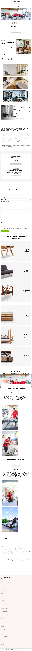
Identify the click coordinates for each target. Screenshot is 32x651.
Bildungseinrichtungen (4, 612)
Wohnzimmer (2, 587)
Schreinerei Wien (3, 632)
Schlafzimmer (3, 593)
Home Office (2, 600)
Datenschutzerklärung (17, 228)
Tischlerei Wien (12, 128)
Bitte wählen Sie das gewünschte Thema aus (12, 197)
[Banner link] (16, 251)
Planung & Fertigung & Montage (5, 625)
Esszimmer (2, 590)
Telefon (19, 205)
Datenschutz (2, 641)
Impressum (2, 644)
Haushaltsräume (3, 599)
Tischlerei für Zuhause (5, 586)
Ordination (2, 615)
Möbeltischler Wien (3, 633)
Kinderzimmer (3, 596)
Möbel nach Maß (3, 605)
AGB (28, 228)
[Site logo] (16, 1)
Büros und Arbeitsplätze (4, 608)
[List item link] (16, 584)
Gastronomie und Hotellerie (4, 614)
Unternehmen (3, 640)
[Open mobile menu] (1, 1)
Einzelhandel (2, 617)
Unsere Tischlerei (5, 472)
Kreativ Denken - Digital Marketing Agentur (12, 649)
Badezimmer (2, 594)
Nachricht (3, 208)
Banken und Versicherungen (4, 611)
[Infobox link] (30, 1)
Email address (5, 205)
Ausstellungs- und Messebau (5, 607)
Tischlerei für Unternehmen (5, 604)
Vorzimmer (2, 597)
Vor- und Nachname (6, 201)
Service (2, 622)
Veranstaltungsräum (3, 618)
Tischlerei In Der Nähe (4, 635)
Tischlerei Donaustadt (4, 636)
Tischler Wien (3, 629)
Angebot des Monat (3, 623)
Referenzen (2, 626)
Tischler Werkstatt (3, 630)
